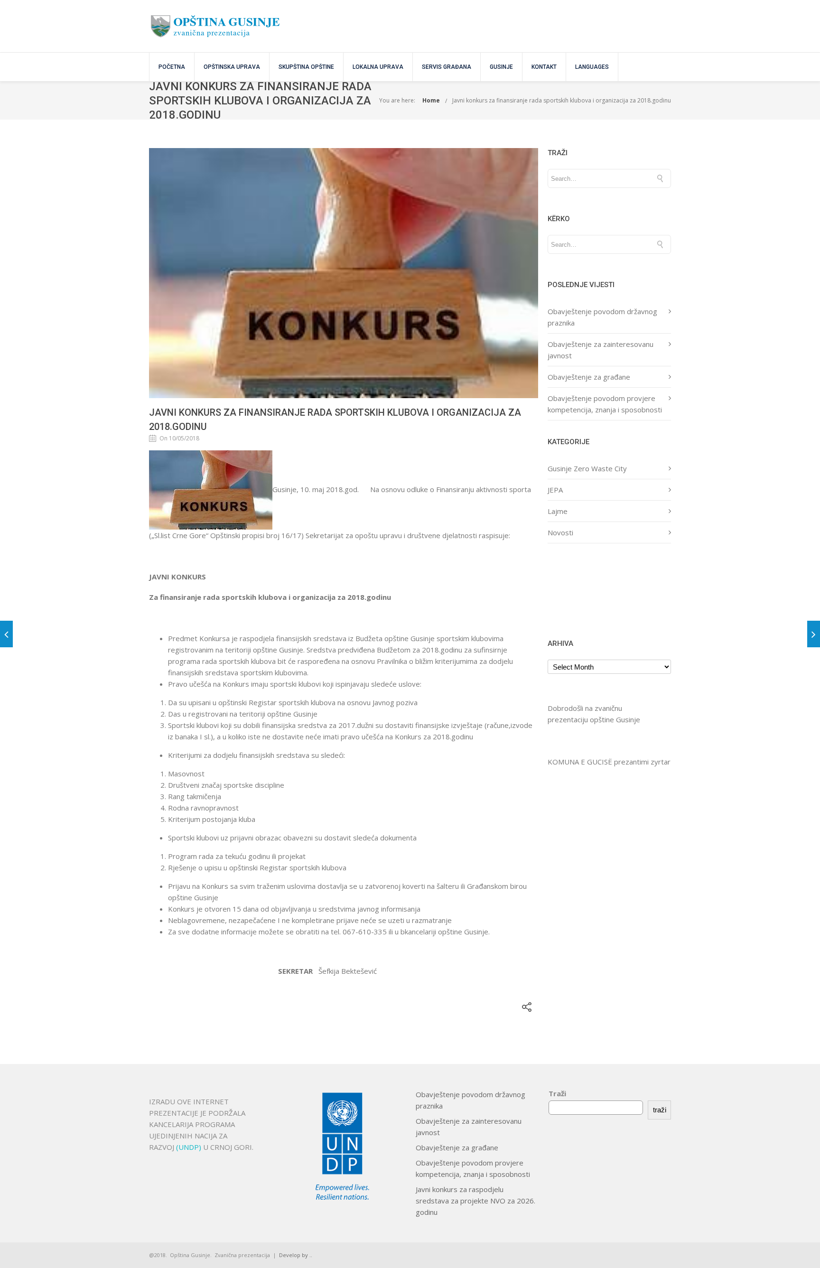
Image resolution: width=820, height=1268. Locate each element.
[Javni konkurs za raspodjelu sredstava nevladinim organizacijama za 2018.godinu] (6, 634)
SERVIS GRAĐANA (446, 67)
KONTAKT (544, 67)
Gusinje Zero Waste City (587, 468)
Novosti (560, 532)
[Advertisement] (577, 589)
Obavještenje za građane (589, 377)
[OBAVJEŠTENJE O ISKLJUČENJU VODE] (813, 634)
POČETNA (171, 67)
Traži (557, 1093)
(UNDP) (189, 1147)
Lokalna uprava (378, 67)
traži (659, 1110)
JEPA (555, 489)
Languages (592, 67)
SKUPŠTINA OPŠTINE (306, 67)
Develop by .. (295, 1255)
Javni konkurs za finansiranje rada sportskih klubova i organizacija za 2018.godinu (561, 100)
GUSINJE (501, 67)
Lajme (558, 511)
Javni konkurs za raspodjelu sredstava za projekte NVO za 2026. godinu (475, 1200)
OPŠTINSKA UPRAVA (232, 67)
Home (431, 100)
